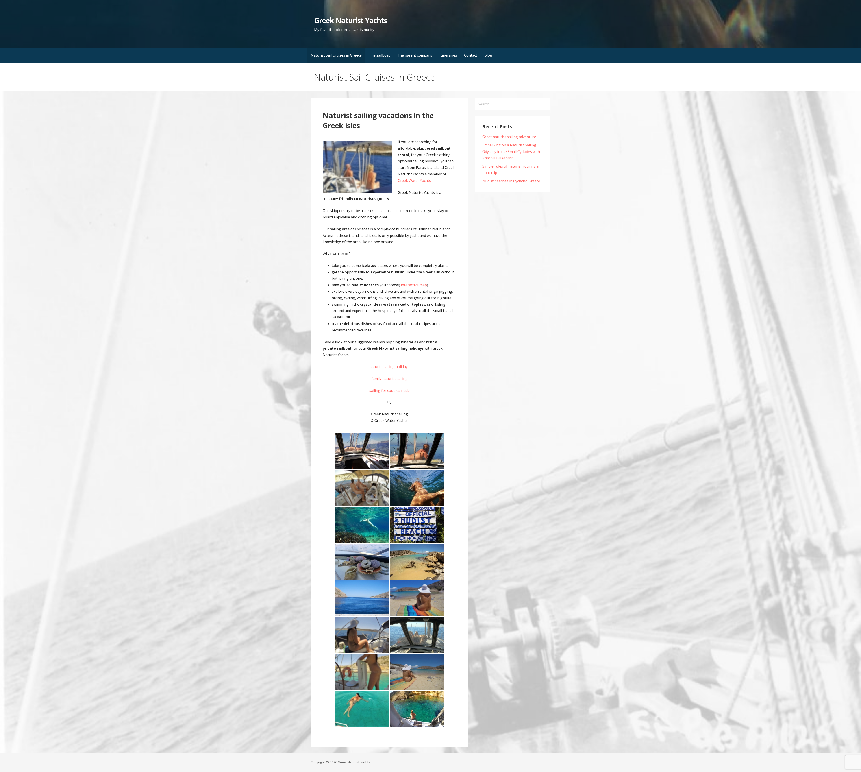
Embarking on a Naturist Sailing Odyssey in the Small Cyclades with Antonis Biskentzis (511, 152)
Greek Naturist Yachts (350, 20)
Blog (488, 55)
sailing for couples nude (389, 390)
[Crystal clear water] (362, 709)
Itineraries (448, 55)
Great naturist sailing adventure (509, 136)
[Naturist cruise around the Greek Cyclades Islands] (417, 525)
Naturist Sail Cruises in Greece (336, 55)
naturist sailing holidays (389, 366)
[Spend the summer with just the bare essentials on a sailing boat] (362, 488)
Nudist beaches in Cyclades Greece (511, 181)
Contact (470, 55)
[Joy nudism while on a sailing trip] (417, 488)
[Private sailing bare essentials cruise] (362, 525)
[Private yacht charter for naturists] (362, 562)
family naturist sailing (389, 378)
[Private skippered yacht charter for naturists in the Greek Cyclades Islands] (362, 598)
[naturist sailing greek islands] (417, 598)
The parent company (414, 55)
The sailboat (379, 55)
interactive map (413, 284)
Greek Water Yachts (414, 180)
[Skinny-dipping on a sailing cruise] (417, 635)
